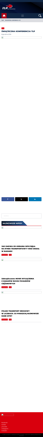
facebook (5, 422)
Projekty (4, 382)
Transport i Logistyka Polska (13, 434)
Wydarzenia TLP (7, 396)
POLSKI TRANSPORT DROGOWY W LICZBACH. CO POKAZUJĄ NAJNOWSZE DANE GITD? (20, 313)
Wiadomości (6, 374)
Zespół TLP (5, 384)
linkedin (4, 430)
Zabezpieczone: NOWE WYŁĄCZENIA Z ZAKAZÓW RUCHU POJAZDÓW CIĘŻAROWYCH (18, 281)
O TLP (4, 376)
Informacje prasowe (8, 398)
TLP (3, 20)
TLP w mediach (7, 400)
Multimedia (5, 404)
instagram (5, 428)
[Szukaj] (40, 215)
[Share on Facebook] (8, 199)
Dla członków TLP (7, 402)
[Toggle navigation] (22, 16)
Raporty (4, 380)
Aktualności (4, 254)
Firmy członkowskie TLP (9, 378)
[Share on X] (21, 199)
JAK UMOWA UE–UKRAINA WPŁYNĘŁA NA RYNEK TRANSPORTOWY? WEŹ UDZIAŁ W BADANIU (20, 248)
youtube (4, 426)
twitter (4, 424)
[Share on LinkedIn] (35, 199)
